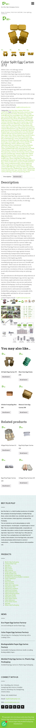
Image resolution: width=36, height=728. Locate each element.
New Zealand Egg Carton (23, 150)
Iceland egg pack (13, 140)
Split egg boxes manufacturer (15, 165)
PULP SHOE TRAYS (11, 598)
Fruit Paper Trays (10, 572)
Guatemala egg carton (11, 138)
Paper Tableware (10, 578)
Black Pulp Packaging (12, 562)
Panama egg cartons (13, 153)
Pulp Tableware (10, 600)
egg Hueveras (20, 128)
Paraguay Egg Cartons (14, 155)
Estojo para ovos (20, 132)
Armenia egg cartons (24, 114)
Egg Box (11, 110)
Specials (7, 603)
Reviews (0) (17, 176)
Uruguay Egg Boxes (23, 171)
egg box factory (17, 125)
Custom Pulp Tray (10, 564)
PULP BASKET (9, 582)
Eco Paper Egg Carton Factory (13, 623)
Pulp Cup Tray (9, 583)
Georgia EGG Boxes (15, 137)
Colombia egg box (18, 120)
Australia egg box (6, 115)
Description (7, 176)
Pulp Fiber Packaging (21, 158)
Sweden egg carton (27, 167)
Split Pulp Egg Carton (13, 167)
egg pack (29, 128)
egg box (8, 125)
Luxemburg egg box (19, 145)
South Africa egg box (16, 162)
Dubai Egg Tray (19, 123)
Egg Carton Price (11, 127)
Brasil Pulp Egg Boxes (25, 119)
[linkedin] (14, 706)
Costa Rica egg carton (13, 122)
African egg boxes (18, 112)
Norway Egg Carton (23, 152)
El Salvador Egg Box (27, 130)
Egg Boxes (26, 125)
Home (2, 12)
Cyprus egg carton (27, 122)
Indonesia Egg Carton (26, 140)
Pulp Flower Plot (10, 587)
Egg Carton (18, 110)
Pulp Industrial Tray (11, 592)
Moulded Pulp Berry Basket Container (17, 577)
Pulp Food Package (11, 590)
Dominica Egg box (7, 123)
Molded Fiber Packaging (13, 575)
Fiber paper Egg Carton (8, 135)
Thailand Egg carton (20, 168)
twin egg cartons (16, 170)
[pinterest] (18, 706)
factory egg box (28, 133)
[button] (4, 724)
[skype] (22, 706)
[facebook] (2, 706)
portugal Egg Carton (23, 157)
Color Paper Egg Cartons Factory (15, 632)
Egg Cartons (9, 570)
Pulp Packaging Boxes (12, 593)
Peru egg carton (27, 155)
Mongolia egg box (24, 148)
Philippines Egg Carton (8, 157)
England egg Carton (7, 132)
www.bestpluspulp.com (11, 702)
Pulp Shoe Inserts (10, 597)
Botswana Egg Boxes (11, 119)
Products (7, 12)
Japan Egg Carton (18, 142)
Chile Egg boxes (6, 120)
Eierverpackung (15, 130)
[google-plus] (10, 706)
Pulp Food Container (11, 588)
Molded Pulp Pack (12, 148)
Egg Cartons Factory (24, 127)
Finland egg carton (23, 135)
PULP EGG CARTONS (16, 12)
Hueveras (4, 140)
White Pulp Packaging (12, 605)
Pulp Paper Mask (10, 595)
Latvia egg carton (10, 143)
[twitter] (6, 706)
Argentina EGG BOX (10, 114)
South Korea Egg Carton (17, 163)
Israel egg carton (6, 142)
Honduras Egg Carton (26, 138)
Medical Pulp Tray (10, 573)
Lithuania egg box (7, 145)
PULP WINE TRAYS (11, 602)
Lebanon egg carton (22, 143)
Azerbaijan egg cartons (20, 115)
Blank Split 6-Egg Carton (17, 117)
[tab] (7, 176)
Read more (6, 377)
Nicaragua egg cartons (8, 152)
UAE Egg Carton (11, 171)
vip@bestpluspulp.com (23, 107)
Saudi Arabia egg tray (20, 160)
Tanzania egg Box (7, 168)
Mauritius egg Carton (16, 147)
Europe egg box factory (14, 133)
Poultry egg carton (7, 158)
